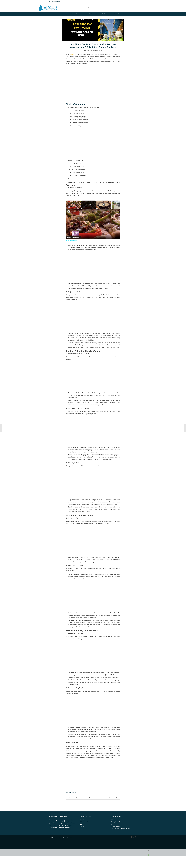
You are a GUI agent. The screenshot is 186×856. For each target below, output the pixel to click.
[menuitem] (64, 14)
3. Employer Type (77, 126)
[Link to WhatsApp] (90, 7)
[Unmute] (69, 208)
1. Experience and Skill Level (80, 119)
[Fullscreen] (80, 208)
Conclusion (71, 179)
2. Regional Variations (78, 113)
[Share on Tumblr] (103, 797)
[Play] (67, 208)
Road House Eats (76, 211)
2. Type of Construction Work (80, 123)
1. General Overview (78, 110)
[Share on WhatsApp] (83, 797)
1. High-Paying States (78, 172)
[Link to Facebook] (86, 7)
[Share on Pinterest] (89, 797)
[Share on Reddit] (109, 797)
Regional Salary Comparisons (76, 170)
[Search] (123, 14)
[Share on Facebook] (69, 797)
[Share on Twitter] (76, 797)
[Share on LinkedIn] (96, 797)
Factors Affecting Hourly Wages (77, 117)
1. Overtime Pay (76, 163)
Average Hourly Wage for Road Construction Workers (83, 107)
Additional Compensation (75, 160)
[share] (117, 211)
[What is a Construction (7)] (93, 30)
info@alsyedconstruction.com (122, 828)
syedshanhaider (98, 50)
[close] (148, 850)
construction (73, 54)
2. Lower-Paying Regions (79, 175)
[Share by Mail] (116, 797)
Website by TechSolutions (68, 837)
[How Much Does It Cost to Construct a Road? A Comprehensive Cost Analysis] (185, 428)
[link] (68, 211)
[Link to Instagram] (88, 7)
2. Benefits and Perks (78, 166)
